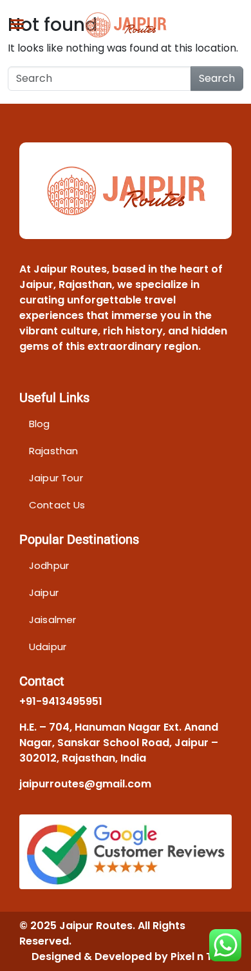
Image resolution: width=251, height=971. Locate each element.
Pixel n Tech (201, 956)
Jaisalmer (52, 619)
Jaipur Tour (56, 478)
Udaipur (47, 646)
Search (217, 78)
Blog (39, 423)
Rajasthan (53, 450)
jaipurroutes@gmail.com (85, 783)
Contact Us (57, 505)
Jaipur (44, 592)
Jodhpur (49, 565)
